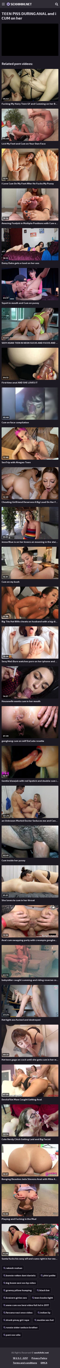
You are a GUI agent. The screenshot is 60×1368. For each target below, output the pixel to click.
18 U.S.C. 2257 (20, 1358)
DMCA (44, 1362)
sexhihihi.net (21, 4)
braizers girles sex (16, 1297)
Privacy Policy (39, 1358)
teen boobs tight (44, 1297)
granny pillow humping (19, 1290)
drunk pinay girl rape (17, 1320)
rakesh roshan (14, 1268)
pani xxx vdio (13, 1334)
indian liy (45, 1312)
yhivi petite (49, 1275)
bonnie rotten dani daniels (21, 1275)
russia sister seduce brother (22, 1327)
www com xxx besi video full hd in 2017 (27, 1305)
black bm (44, 1290)
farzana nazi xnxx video (19, 1312)
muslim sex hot (45, 1320)
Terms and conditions (25, 1362)
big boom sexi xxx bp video (21, 1282)
